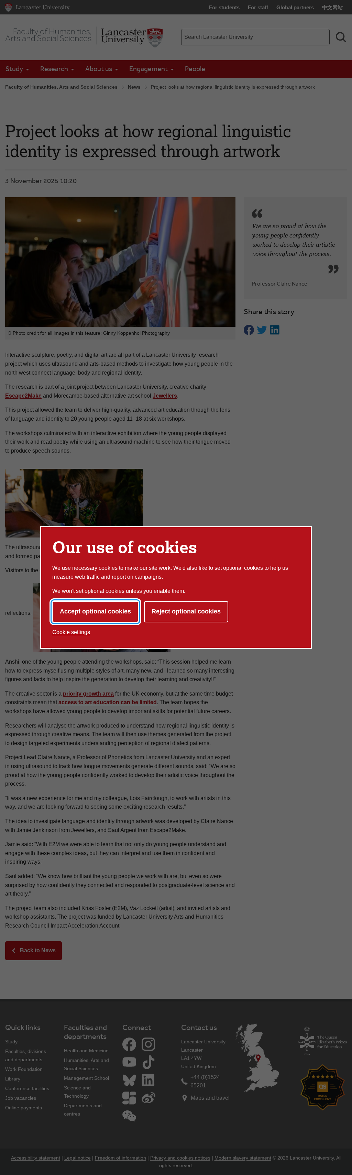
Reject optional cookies (186, 611)
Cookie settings (71, 632)
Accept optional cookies (95, 611)
